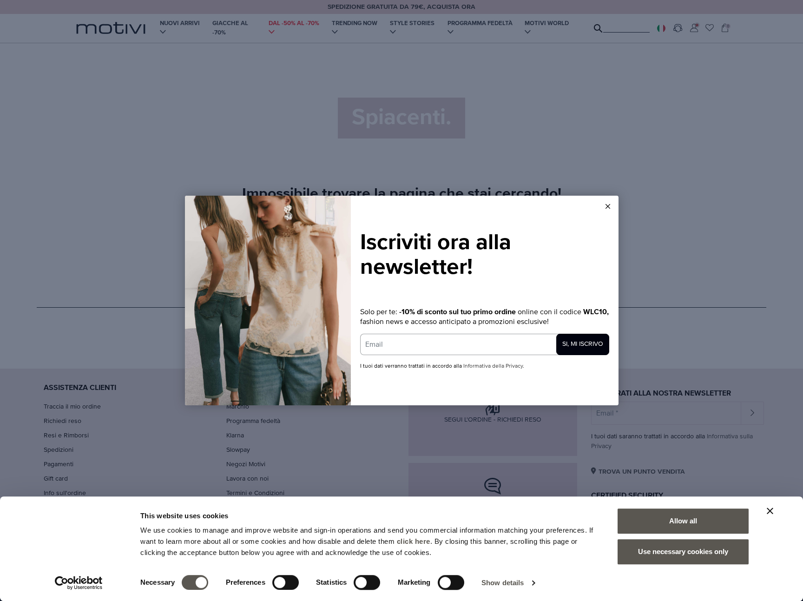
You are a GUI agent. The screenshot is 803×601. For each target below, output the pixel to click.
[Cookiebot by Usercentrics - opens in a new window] (78, 583)
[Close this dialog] (608, 206)
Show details (502, 583)
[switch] (285, 582)
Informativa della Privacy (493, 366)
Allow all (683, 521)
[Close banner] (770, 511)
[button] (608, 206)
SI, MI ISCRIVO (582, 344)
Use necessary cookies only (683, 551)
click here (413, 541)
